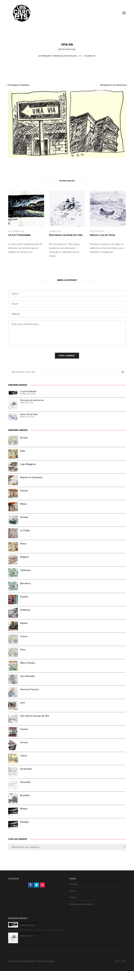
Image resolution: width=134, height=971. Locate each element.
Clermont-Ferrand (29, 689)
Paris (22, 649)
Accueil (72, 891)
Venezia (24, 517)
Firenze (24, 490)
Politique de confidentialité (81, 904)
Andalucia (25, 610)
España (24, 596)
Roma (23, 543)
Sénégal (24, 822)
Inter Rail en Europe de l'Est (34, 716)
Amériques (44, 56)
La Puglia (25, 530)
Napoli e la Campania (31, 477)
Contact (72, 897)
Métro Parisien (27, 663)
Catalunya (25, 570)
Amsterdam (26, 769)
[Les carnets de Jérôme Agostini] (21, 13)
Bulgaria (24, 557)
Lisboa (23, 755)
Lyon (22, 702)
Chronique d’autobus (18, 85)
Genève (24, 729)
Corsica (24, 742)
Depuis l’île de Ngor (102, 235)
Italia (22, 451)
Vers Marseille (27, 676)
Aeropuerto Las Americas (113, 85)
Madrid (23, 623)
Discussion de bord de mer (65, 235)
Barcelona (25, 583)
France (23, 636)
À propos (73, 884)
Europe (24, 437)
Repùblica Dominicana (65, 56)
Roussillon (25, 782)
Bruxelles (25, 795)
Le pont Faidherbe (19, 235)
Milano (23, 504)
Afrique (23, 808)
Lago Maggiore (28, 464)
